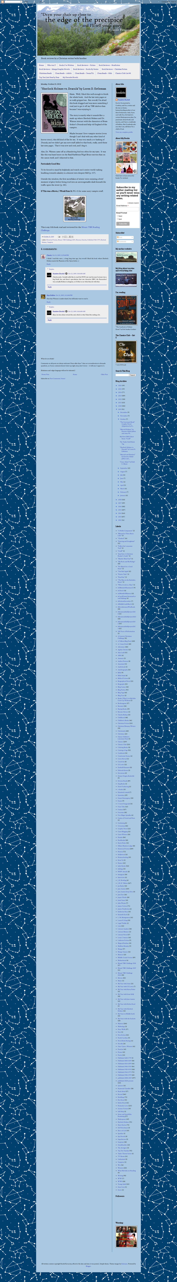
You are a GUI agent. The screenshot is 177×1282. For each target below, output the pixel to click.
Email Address (122, 206)
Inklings (120, 869)
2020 (120, 406)
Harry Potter (122, 843)
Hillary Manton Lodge (125, 846)
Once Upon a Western (125, 1046)
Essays (120, 801)
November (124, 416)
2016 (120, 506)
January (123, 495)
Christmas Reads (45, 73)
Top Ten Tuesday (123, 1151)
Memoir (120, 955)
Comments (122, 241)
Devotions (121, 773)
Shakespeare (122, 1119)
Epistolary (121, 795)
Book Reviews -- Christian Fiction (114, 69)
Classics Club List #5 (123, 73)
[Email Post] (59, 237)
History (120, 852)
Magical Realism (123, 943)
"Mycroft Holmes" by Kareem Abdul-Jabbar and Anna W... (128, 431)
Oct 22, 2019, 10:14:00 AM (76, 274)
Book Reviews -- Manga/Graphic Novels (54, 69)
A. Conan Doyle (123, 644)
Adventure (121, 647)
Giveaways (121, 826)
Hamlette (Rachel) (59, 274)
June (122, 478)
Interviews (121, 877)
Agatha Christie (123, 650)
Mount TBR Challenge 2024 (125, 974)
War (119, 1165)
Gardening (121, 823)
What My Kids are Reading (127, 1171)
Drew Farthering (123, 787)
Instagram (121, 874)
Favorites (121, 812)
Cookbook (121, 753)
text (120, 219)
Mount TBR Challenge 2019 (66, 240)
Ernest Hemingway (124, 798)
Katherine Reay (123, 912)
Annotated (121, 664)
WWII (120, 1181)
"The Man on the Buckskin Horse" (126, 581)
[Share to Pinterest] (72, 237)
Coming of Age (123, 750)
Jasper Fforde (122, 897)
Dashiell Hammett (124, 767)
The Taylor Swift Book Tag (127, 443)
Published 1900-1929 (124, 1066)
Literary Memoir (123, 932)
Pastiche (84, 240)
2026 (120, 385)
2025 (120, 389)
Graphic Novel (123, 829)
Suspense (121, 1142)
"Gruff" (120, 551)
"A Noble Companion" (125, 531)
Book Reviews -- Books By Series (85, 69)
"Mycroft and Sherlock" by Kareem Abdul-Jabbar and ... (127, 457)
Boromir (120, 706)
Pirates (120, 1052)
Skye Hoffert (51, 295)
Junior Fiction (122, 906)
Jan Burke (121, 886)
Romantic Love (123, 1106)
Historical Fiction (51, 240)
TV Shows (121, 1156)
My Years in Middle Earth (126, 1014)
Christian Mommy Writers (126, 726)
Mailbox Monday (123, 946)
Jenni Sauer (121, 900)
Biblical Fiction (123, 678)
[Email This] (63, 237)
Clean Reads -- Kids (104, 73)
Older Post (104, 374)
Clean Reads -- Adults (63, 73)
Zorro (120, 1190)
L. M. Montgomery (124, 917)
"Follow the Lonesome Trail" (125, 547)
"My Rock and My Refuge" (126, 562)
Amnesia (121, 658)
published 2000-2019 (125, 1078)
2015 (120, 510)
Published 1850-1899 (124, 1064)
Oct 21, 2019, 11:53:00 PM (64, 295)
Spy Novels (121, 1136)
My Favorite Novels (70, 77)
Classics (120, 742)
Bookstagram (122, 703)
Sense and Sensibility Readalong (124, 1115)
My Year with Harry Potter (126, 989)
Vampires (50, 242)
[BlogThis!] (65, 237)
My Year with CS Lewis (125, 986)
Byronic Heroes (123, 712)
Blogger (88, 1266)
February (123, 492)
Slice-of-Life (122, 1131)
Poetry (120, 1055)
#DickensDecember (124, 601)
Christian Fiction (123, 723)
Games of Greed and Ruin (126, 818)
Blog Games (122, 687)
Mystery (78, 240)
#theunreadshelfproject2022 (126, 623)
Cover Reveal (122, 759)
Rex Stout (121, 1100)
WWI (120, 1178)
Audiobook (121, 667)
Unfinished (121, 1159)
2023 (120, 396)
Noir (119, 1032)
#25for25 (121, 591)
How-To (120, 860)
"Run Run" (121, 577)
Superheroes (122, 1139)
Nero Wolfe (121, 1029)
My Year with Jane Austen (126, 999)
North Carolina (123, 1038)
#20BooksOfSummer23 (125, 588)
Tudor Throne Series (124, 1154)
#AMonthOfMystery (124, 593)
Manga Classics (123, 952)
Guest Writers (122, 834)
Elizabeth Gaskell (123, 792)
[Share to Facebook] (70, 237)
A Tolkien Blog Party (124, 641)
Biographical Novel (124, 681)
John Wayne (122, 903)
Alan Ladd (121, 653)
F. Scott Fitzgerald (124, 804)
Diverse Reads (122, 781)
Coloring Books (123, 747)
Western (120, 1168)
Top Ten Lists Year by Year (49, 77)
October (123, 419)
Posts (120, 237)
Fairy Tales (121, 807)
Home (41, 65)
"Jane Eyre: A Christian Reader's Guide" (125, 555)
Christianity (122, 731)
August (122, 472)
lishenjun (124, 1264)
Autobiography (123, 670)
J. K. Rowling (122, 880)
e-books (120, 789)
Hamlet (120, 837)
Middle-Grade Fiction (125, 957)
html (120, 216)
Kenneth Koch (122, 915)
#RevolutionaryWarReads (126, 607)
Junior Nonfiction (123, 909)
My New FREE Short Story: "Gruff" (127, 438)
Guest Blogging (123, 832)
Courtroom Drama (124, 756)
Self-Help (121, 1111)
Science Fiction (123, 1109)
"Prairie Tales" (122, 574)
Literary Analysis (123, 929)
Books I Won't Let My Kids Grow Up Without (127, 699)
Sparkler (120, 1133)
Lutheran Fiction (123, 940)
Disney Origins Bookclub (126, 776)
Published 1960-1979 (93, 240)
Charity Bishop (123, 715)
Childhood (121, 717)
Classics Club (122, 744)
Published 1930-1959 (124, 1069)
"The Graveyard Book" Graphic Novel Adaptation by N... (127, 424)
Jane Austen (121, 889)
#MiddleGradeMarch (125, 604)
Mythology (121, 1026)
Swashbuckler (122, 1145)
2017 (120, 503)
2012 (120, 520)
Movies (120, 978)
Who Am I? (51, 65)
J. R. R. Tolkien (123, 883)
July (121, 475)
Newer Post (45, 374)
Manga (120, 949)
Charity (49, 255)
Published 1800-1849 (124, 1061)
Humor (120, 863)
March (122, 489)
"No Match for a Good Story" (125, 568)
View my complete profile (124, 132)
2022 (120, 399)
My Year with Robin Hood (126, 1004)
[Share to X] (68, 237)
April (122, 485)
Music (120, 981)
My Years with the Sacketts (126, 1019)
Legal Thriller (122, 923)
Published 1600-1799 (124, 1058)
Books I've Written (66, 65)
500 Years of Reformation (126, 631)
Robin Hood (122, 1103)
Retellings (121, 1097)
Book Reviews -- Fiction (86, 65)
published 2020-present (125, 1081)
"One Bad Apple (123, 571)
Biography (121, 684)
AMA (119, 655)
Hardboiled (121, 840)
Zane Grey (121, 1187)
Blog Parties (121, 690)
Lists (119, 926)
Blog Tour (121, 695)
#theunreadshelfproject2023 (126, 627)
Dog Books (121, 784)
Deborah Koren (123, 770)
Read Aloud (121, 1091)
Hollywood (121, 855)
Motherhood (122, 960)
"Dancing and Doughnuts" (126, 541)
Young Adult (122, 1184)
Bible (119, 673)
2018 (120, 500)
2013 (120, 517)
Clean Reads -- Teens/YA (84, 73)
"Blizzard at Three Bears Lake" (126, 535)
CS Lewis (121, 765)
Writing (120, 1176)
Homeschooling (123, 857)
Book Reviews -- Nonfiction (109, 65)
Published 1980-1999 (124, 1075)
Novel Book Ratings (124, 1041)
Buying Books (122, 709)
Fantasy (120, 810)
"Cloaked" (121, 538)
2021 (120, 403)
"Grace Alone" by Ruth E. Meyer (127, 463)
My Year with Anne (124, 984)
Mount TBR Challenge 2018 (127, 963)
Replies (51, 269)
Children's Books (123, 720)
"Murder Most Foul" (124, 559)
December (124, 412)
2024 (120, 392)
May (122, 482)
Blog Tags (121, 693)
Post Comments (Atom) (57, 378)
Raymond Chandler (124, 1088)
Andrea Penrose (123, 661)
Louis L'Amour (123, 938)
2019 (120, 409)
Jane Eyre (121, 895)
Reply (48, 264)
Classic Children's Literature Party (123, 738)
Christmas (121, 734)
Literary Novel (122, 935)
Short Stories (122, 1125)
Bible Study (121, 676)
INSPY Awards (123, 872)
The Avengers (122, 1148)
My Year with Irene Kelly (126, 994)
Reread (120, 1094)
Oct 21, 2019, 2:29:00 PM (60, 255)
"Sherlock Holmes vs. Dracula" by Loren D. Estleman (128, 449)
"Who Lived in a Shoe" (125, 585)
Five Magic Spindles (124, 815)
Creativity (121, 762)
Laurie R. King (122, 920)
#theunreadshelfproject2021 (127, 617)
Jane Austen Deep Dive (125, 892)
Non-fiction (122, 1035)
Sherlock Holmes (123, 1122)
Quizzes (120, 1086)
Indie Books (122, 866)
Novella (120, 1044)
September (124, 468)
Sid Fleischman (123, 1128)
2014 (120, 513)
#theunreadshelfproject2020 (126, 613)
